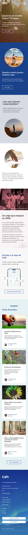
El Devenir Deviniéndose (12, 367)
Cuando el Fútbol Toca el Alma (12, 332)
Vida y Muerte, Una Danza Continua (13, 403)
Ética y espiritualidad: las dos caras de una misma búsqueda (14, 439)
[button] (21, 3)
